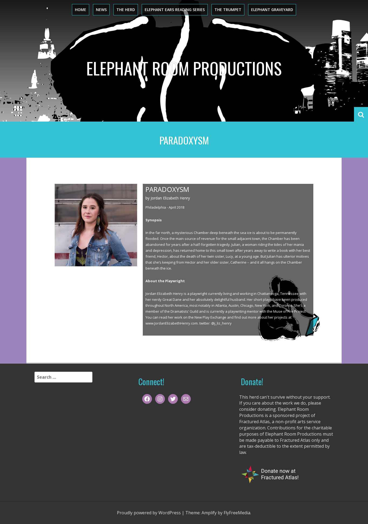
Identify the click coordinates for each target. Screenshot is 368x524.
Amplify (209, 513)
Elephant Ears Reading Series (175, 9)
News (101, 9)
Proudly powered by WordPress (149, 513)
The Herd (125, 9)
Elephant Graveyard (272, 9)
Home (80, 9)
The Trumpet (227, 9)
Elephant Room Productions (184, 68)
